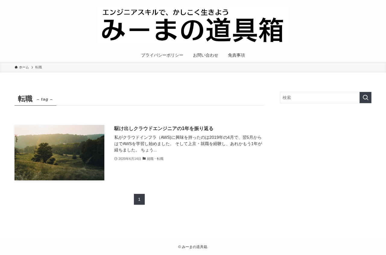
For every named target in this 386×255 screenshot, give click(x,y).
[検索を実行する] (365, 97)
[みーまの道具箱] (193, 25)
